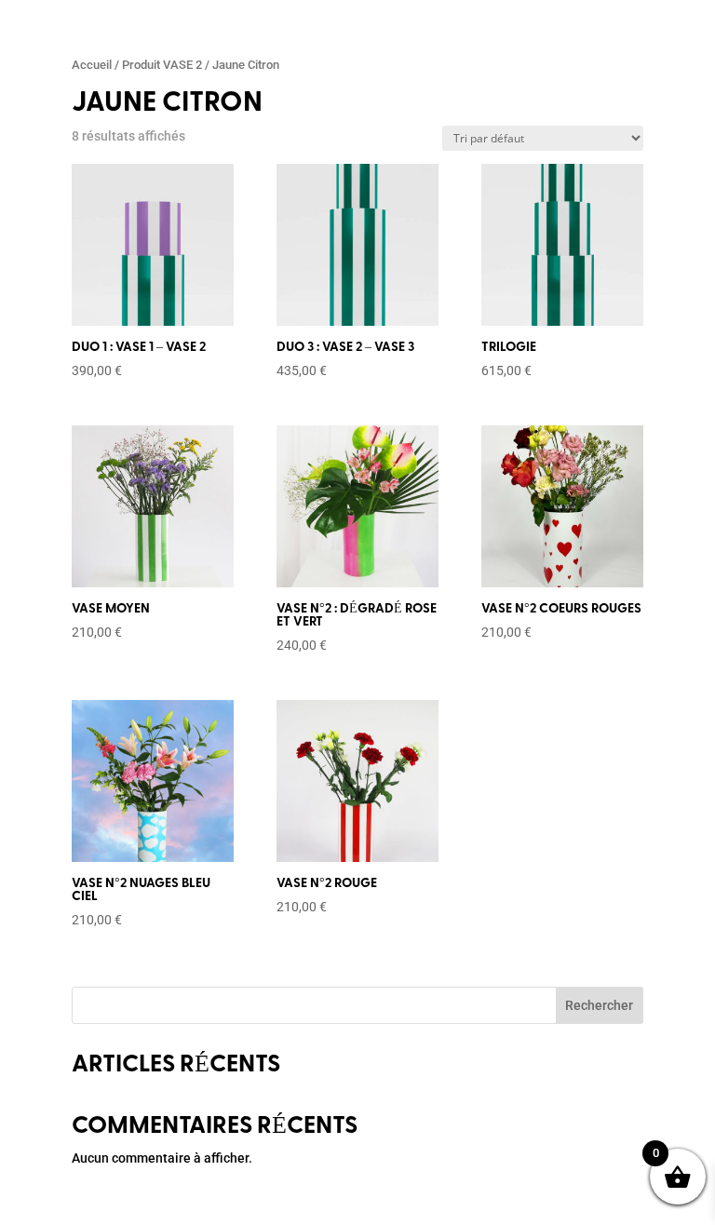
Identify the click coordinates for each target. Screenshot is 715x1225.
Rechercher (599, 1005)
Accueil (92, 65)
